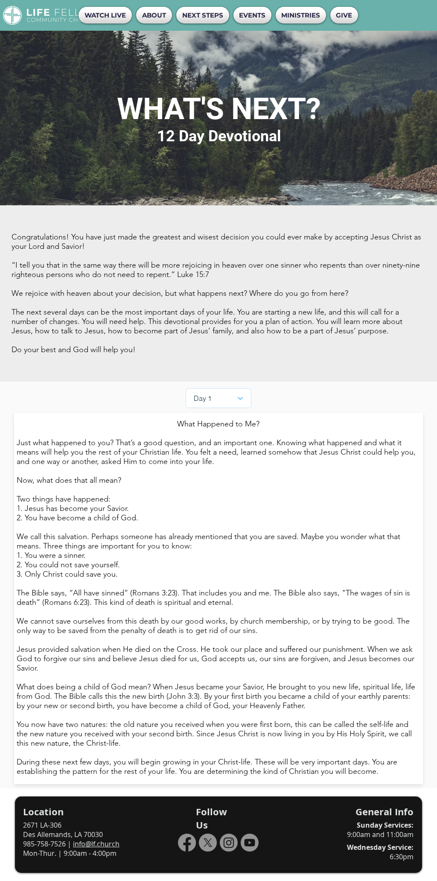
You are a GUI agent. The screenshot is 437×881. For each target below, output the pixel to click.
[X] (208, 843)
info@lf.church (96, 844)
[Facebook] (187, 843)
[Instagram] (229, 843)
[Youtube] (250, 843)
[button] (154, 15)
